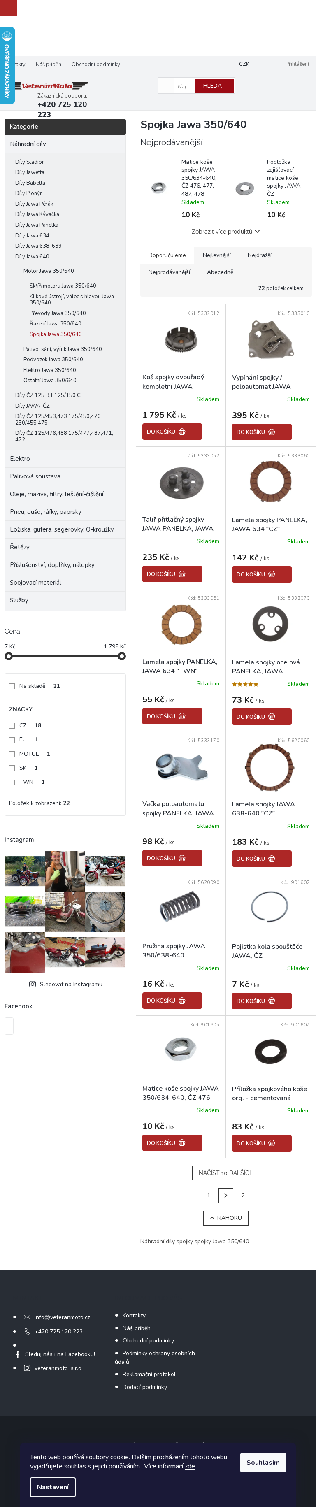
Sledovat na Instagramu (71, 984)
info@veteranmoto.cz (62, 1317)
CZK (244, 64)
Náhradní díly (28, 144)
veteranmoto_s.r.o (58, 1368)
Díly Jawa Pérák (34, 204)
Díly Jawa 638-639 (38, 246)
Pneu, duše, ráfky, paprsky (45, 512)
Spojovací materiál (35, 582)
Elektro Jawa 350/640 (49, 370)
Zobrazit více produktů (222, 231)
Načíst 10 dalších (226, 1173)
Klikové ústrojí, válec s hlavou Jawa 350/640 (72, 300)
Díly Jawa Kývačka (37, 214)
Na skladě (39, 686)
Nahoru (229, 1218)
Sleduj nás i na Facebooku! (60, 1354)
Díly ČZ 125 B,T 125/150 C (48, 395)
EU (28, 739)
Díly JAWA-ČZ (32, 406)
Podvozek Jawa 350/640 (53, 359)
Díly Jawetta (29, 172)
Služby (19, 600)
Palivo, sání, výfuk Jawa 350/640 (62, 349)
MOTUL (34, 754)
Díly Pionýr (28, 193)
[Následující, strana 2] (225, 1195)
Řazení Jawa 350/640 (55, 323)
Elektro (20, 459)
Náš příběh (48, 64)
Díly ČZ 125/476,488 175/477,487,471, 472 (64, 437)
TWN (32, 782)
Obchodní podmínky (96, 64)
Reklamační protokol (149, 1374)
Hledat (214, 86)
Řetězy (20, 547)
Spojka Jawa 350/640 (56, 334)
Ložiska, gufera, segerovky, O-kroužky (62, 529)
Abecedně (220, 272)
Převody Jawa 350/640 (58, 313)
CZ (30, 725)
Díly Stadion (30, 162)
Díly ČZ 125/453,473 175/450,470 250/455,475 (58, 420)
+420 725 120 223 (59, 1331)
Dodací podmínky (145, 1387)
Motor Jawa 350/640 (48, 271)
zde (190, 1466)
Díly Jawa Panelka (36, 225)
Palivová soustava (35, 476)
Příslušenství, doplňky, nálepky (52, 565)
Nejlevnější (217, 255)
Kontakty (15, 64)
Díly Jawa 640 (32, 256)
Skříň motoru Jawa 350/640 (63, 286)
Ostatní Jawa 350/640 (50, 380)
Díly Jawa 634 (32, 235)
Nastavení (53, 1487)
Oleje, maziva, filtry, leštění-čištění (56, 494)
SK (28, 768)
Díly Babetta (30, 183)
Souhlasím (263, 1462)
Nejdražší (260, 255)
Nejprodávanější (169, 272)
